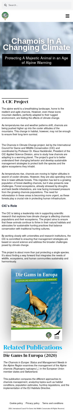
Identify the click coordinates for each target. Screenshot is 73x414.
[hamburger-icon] (67, 16)
